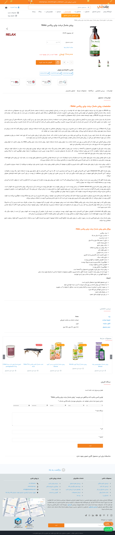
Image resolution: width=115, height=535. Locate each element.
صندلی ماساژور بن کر (102, 489)
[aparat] (100, 515)
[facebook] (108, 515)
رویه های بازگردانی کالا (74, 486)
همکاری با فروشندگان (52, 486)
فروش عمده (55, 489)
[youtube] (97, 515)
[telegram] (86, 515)
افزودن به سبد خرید (45, 62)
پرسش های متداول (75, 483)
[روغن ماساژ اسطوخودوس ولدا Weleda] (100, 351)
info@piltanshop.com (29, 489)
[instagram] (111, 515)
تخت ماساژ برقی (103, 492)
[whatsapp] (89, 515)
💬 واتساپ (108, 529)
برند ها (78, 495)
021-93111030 (32, 483)
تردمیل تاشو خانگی (103, 483)
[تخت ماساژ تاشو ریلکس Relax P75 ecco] (33, 351)
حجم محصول (69, 42)
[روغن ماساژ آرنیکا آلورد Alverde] (78, 351)
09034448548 (55, 73)
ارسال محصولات (76, 492)
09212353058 (67, 73)
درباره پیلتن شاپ (53, 483)
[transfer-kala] (15, 80)
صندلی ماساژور (93, 507)
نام (101, 429)
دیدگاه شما (99, 411)
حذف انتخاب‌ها (68, 47)
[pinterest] (104, 515)
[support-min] (62, 80)
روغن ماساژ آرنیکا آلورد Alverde (78, 364)
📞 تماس (108, 524)
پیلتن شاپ (109, 20)
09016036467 (44, 73)
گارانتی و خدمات (53, 492)
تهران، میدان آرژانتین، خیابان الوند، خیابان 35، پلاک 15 (21, 492)
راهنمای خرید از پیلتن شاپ (73, 489)
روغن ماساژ (96, 20)
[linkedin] (93, 515)
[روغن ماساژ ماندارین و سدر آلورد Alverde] (55, 351)
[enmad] (24, 517)
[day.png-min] (46, 80)
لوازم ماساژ (102, 20)
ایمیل (101, 437)
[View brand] (11, 33)
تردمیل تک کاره (104, 486)
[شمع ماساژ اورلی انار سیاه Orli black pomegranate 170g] (11, 351)
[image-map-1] (24, 499)
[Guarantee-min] (30, 80)
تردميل (70, 505)
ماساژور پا (105, 495)
